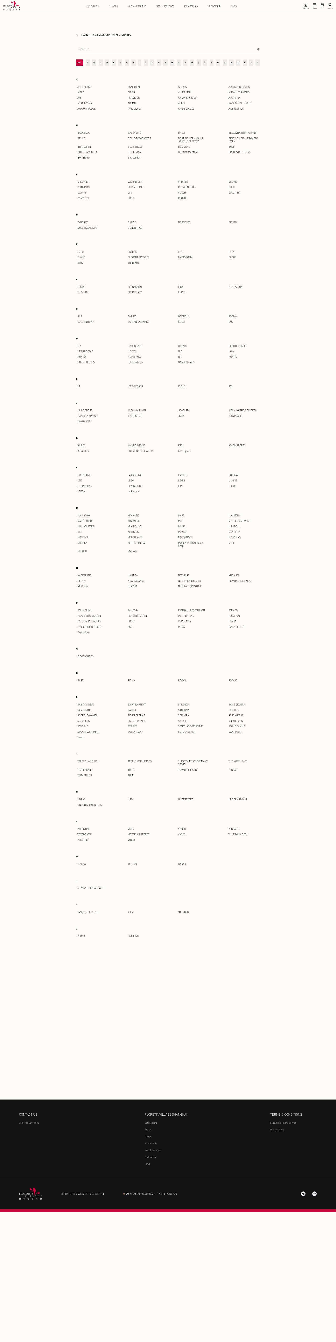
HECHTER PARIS (237, 345)
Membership (191, 5)
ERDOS (232, 257)
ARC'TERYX (234, 97)
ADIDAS (182, 86)
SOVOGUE (82, 726)
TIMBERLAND (84, 769)
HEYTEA (132, 351)
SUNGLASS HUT (187, 731)
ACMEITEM (134, 86)
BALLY (181, 132)
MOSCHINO (234, 537)
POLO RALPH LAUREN (89, 621)
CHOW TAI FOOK (186, 187)
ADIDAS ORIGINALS (239, 86)
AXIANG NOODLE (86, 108)
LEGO (131, 480)
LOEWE (232, 485)
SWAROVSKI (235, 731)
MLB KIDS (133, 531)
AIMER (131, 92)
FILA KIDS (82, 292)
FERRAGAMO (135, 286)
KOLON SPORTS (237, 445)
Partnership (214, 5)
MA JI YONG (83, 515)
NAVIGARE (183, 575)
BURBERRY (83, 157)
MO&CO (182, 531)
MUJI (231, 542)
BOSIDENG (184, 146)
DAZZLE (132, 222)
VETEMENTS (84, 834)
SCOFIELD (234, 710)
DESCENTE (184, 222)
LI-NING (232, 480)
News (234, 5)
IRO (230, 386)
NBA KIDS (233, 575)
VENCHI (182, 828)
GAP (79, 316)
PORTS (131, 621)
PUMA (181, 626)
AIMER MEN (184, 92)
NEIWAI (81, 580)
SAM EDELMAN (236, 704)
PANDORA (133, 610)
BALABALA (83, 132)
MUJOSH (82, 551)
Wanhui (182, 863)
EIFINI (231, 251)
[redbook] (314, 1193)
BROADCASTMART (188, 152)
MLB (79, 531)
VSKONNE (82, 839)
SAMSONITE (84, 710)
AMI (79, 97)
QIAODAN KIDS (85, 656)
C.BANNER (83, 181)
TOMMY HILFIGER (187, 769)
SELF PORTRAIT (136, 715)
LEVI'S (181, 480)
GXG (230, 321)
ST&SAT (132, 726)
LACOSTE (183, 475)
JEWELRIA (183, 410)
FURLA (182, 292)
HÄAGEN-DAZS (186, 362)
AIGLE (80, 92)
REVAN (182, 680)
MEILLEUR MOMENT (239, 520)
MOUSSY (82, 542)
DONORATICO (135, 227)
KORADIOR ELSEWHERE (141, 451)
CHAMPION (83, 187)
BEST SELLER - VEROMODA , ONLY (243, 140)
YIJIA (130, 912)
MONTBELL (83, 537)
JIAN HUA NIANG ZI (87, 415)
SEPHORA (183, 715)
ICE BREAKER (135, 386)
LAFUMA (233, 475)
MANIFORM (234, 515)
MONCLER (234, 531)
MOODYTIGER (185, 537)
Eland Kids (133, 262)
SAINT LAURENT (137, 704)
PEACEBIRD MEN (137, 615)
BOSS (231, 146)
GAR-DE (132, 316)
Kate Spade (184, 451)
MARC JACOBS (85, 520)
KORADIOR (83, 451)
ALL (79, 62)
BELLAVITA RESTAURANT (242, 132)
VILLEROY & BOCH (238, 834)
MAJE (181, 515)
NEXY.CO (132, 586)
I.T (78, 386)
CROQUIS (183, 198)
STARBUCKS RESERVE (190, 726)
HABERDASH (135, 345)
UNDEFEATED (185, 799)
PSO (130, 626)
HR (179, 356)
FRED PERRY (135, 292)
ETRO (80, 262)
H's (79, 345)
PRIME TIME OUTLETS (89, 626)
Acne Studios (135, 108)
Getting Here (93, 5)
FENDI (80, 286)
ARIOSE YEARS (85, 103)
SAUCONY (183, 710)
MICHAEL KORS (85, 526)
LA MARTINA (134, 475)
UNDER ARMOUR (237, 799)
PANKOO (233, 610)
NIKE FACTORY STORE (190, 586)
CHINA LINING (135, 187)
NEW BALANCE (136, 580)
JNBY (181, 415)
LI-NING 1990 (84, 485)
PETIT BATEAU (186, 615)
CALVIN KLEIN (135, 181)
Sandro (81, 737)
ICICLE (182, 386)
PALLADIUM (83, 610)
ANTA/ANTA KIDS (187, 97)
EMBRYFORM (185, 257)
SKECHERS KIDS (137, 720)
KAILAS (81, 445)
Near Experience (165, 5)
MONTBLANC (135, 537)
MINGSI (182, 526)
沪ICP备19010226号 (167, 1193)
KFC (180, 445)
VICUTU (182, 834)
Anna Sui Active (186, 108)
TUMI (130, 775)
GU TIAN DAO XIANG (139, 321)
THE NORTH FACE (238, 761)
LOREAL (81, 491)
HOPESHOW (134, 356)
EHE (180, 251)
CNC (130, 192)
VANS (131, 828)
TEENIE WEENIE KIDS (140, 761)
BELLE (81, 138)
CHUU (231, 187)
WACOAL (82, 863)
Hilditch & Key (135, 362)
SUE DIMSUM (135, 731)
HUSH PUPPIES (86, 362)
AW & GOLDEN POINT (240, 103)
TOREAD (233, 769)
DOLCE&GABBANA (87, 227)
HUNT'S (232, 356)
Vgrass (131, 839)
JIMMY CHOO (134, 415)
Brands (114, 5)
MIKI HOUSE (134, 526)
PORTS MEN (184, 621)
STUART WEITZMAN (88, 731)
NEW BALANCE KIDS (239, 580)
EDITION (132, 251)
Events (148, 1136)
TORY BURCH (84, 775)
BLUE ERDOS (135, 146)
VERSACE (233, 828)
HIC (180, 351)
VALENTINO (83, 828)
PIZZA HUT (234, 615)
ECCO (80, 251)
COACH (182, 192)
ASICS (181, 103)
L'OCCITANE (83, 475)
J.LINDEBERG (84, 410)
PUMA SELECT (236, 626)
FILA (180, 286)
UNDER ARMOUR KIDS (89, 804)
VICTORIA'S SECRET (139, 834)
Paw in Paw (83, 632)
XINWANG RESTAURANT (90, 887)
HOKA (231, 351)
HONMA (81, 356)
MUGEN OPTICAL (137, 542)
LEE (79, 480)
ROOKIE (232, 680)
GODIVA (232, 316)
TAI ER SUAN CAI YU (88, 761)
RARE (80, 680)
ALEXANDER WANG (238, 92)
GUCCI (181, 321)
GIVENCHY (183, 316)
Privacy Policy (277, 1129)
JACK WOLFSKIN (137, 410)
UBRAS (81, 799)
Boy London (134, 157)
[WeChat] (303, 1193)
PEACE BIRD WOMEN (89, 615)
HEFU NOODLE (85, 351)
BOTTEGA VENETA (87, 152)
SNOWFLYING (235, 720)
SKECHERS (83, 720)
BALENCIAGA (135, 132)
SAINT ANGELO (85, 704)
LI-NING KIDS (135, 485)
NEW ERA (82, 586)
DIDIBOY (233, 222)
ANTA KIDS (134, 97)
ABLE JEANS (84, 86)
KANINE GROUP (136, 445)
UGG (130, 799)
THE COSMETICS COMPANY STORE (192, 763)
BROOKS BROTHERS (239, 152)
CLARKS (81, 192)
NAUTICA (133, 575)
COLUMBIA (234, 192)
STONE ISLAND (236, 726)
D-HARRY (82, 222)
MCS (180, 520)
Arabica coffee (236, 108)
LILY (180, 485)
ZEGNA (81, 936)
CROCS (131, 198)
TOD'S (131, 769)
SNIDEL (182, 720)
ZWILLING (133, 936)
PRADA (232, 621)
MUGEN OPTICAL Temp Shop (190, 544)
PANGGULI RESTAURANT (191, 610)
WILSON (132, 863)
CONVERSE (83, 198)
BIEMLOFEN (84, 146)
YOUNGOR (183, 912)
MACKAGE (133, 515)
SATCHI (132, 710)
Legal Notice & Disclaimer (283, 1122)
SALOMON (183, 704)
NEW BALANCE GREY (189, 580)
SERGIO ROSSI (236, 715)
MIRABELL (234, 526)
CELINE (232, 181)
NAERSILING (84, 575)
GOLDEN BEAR (85, 321)
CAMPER (183, 181)
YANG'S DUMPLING (87, 912)
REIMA (131, 680)
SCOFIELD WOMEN (87, 715)
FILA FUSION (235, 286)
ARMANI (132, 103)
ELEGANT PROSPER (138, 257)
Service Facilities (137, 5)
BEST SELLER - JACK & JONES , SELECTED (191, 140)
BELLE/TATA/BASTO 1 (139, 138)
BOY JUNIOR (134, 152)
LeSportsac (134, 491)
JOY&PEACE (235, 415)
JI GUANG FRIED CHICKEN (242, 410)
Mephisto (132, 551)
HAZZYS (182, 345)
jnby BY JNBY (84, 421)
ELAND (81, 257)
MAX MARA (133, 520)
